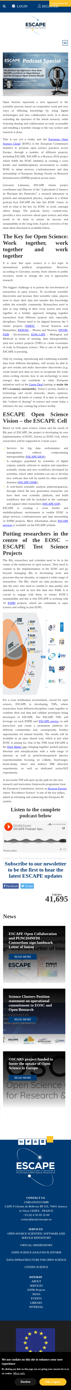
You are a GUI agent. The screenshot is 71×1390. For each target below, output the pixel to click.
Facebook (11, 886)
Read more (22, 956)
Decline (25, 1381)
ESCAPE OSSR (27, 482)
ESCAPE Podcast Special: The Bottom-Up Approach (42, 858)
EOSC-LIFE (38, 334)
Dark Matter (14, 746)
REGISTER (49, 6)
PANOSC (23, 330)
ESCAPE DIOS (35, 456)
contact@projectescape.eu (36, 1219)
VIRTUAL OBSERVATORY (36, 1245)
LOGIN (21, 6)
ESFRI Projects (36, 1289)
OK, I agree (52, 1381)
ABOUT (36, 1281)
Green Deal (36, 384)
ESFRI (11, 603)
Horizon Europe (57, 788)
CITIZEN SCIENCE (36, 1267)
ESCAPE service (49, 721)
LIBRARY (36, 1302)
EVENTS (36, 1298)
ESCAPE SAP (51, 503)
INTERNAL (36, 1306)
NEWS (36, 1294)
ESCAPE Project (10, 858)
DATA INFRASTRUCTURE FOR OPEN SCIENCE (36, 1259)
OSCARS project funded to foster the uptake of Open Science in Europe (31, 1063)
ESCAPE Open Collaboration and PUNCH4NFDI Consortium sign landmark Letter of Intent (33, 940)
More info (19, 1373)
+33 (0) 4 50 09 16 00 (36, 1214)
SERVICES (36, 1285)
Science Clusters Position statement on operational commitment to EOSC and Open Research (30, 1003)
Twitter (28, 886)
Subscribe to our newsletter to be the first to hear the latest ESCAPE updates (35, 870)
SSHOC (30, 325)
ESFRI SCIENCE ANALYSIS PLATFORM (36, 1252)
